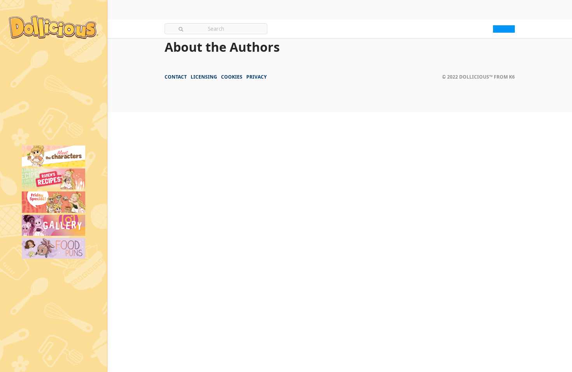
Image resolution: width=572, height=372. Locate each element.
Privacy (256, 77)
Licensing (204, 77)
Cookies (231, 77)
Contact (176, 77)
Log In (501, 29)
